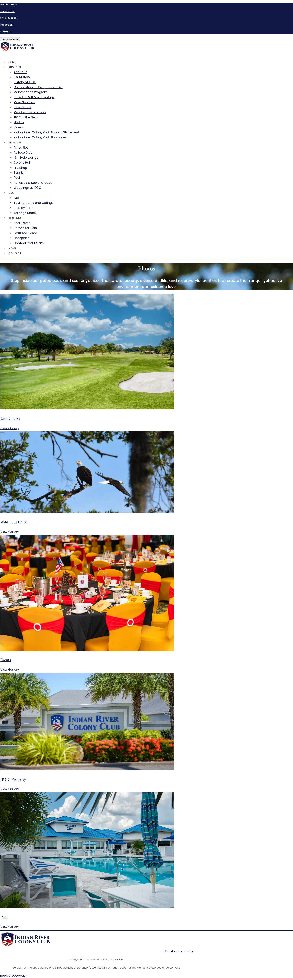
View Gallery (9, 428)
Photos (19, 122)
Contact (14, 253)
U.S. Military (22, 77)
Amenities (14, 142)
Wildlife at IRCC (14, 522)
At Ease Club (23, 152)
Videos (19, 127)
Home (12, 62)
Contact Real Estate (29, 243)
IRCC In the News (26, 117)
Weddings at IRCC (27, 187)
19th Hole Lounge (26, 157)
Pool (17, 177)
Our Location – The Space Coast (38, 87)
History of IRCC (25, 82)
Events (5, 659)
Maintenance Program (30, 92)
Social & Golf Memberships (34, 97)
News (12, 248)
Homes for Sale (25, 228)
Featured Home (25, 233)
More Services (24, 102)
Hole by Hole (23, 208)
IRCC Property (13, 779)
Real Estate (16, 218)
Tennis (18, 172)
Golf (11, 193)
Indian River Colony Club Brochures (40, 137)
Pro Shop (20, 167)
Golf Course (10, 418)
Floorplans (21, 238)
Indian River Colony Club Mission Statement (46, 132)
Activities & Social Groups (33, 183)
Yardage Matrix (25, 213)
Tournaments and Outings (33, 203)
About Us (14, 67)
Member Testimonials (30, 112)
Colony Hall (22, 162)
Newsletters (22, 107)
